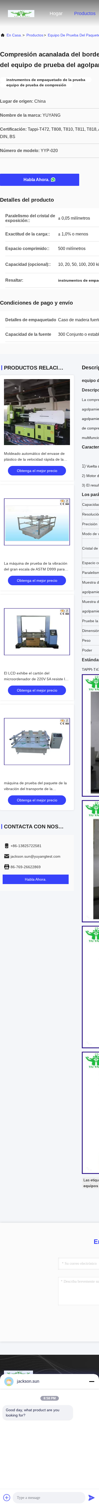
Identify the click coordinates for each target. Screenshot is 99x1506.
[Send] (91, 1497)
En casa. (14, 35)
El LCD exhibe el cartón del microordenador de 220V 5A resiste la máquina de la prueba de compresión (35, 679)
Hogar (56, 13)
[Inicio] (21, 13)
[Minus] (91, 1381)
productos (34, 35)
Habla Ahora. (36, 179)
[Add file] (7, 1497)
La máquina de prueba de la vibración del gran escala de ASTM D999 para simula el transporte (35, 569)
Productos (85, 13)
